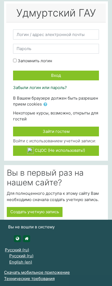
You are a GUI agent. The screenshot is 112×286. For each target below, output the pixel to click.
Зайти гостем (56, 131)
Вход (56, 75)
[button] (46, 104)
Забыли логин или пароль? (40, 87)
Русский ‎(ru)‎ (17, 249)
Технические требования (29, 278)
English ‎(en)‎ (20, 262)
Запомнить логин (35, 60)
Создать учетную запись (34, 211)
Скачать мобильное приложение (37, 272)
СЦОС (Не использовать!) (59, 150)
